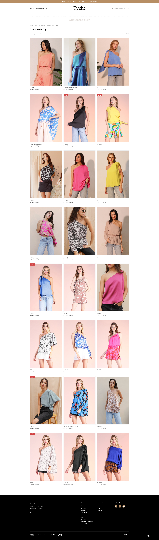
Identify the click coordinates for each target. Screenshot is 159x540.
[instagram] (116, 506)
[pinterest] (120, 506)
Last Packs (107, 16)
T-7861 (32, 257)
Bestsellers (47, 16)
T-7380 (32, 370)
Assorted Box (98, 16)
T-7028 (32, 483)
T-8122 (99, 200)
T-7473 (99, 257)
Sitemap (100, 510)
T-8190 (99, 88)
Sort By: (33, 34)
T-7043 (99, 426)
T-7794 (66, 200)
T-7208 (32, 426)
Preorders (38, 16)
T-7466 (99, 313)
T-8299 (66, 144)
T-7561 (65, 313)
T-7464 (32, 313)
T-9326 (32, 88)
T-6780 (99, 483)
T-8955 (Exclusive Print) (70, 88)
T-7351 (99, 370)
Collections (56, 16)
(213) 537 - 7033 (36, 512)
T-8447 (32, 200)
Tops (69, 16)
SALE (114, 16)
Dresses (63, 16)
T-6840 (66, 483)
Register (121, 8)
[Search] (32, 8)
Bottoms (75, 16)
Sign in (115, 8)
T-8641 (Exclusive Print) (36, 144)
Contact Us (121, 16)
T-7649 (66, 257)
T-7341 (66, 370)
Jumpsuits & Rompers (86, 16)
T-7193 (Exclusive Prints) (71, 426)
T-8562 (99, 144)
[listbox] (42, 34)
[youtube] (124, 506)
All (32, 16)
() (128, 8)
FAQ (127, 16)
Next (126, 33)
